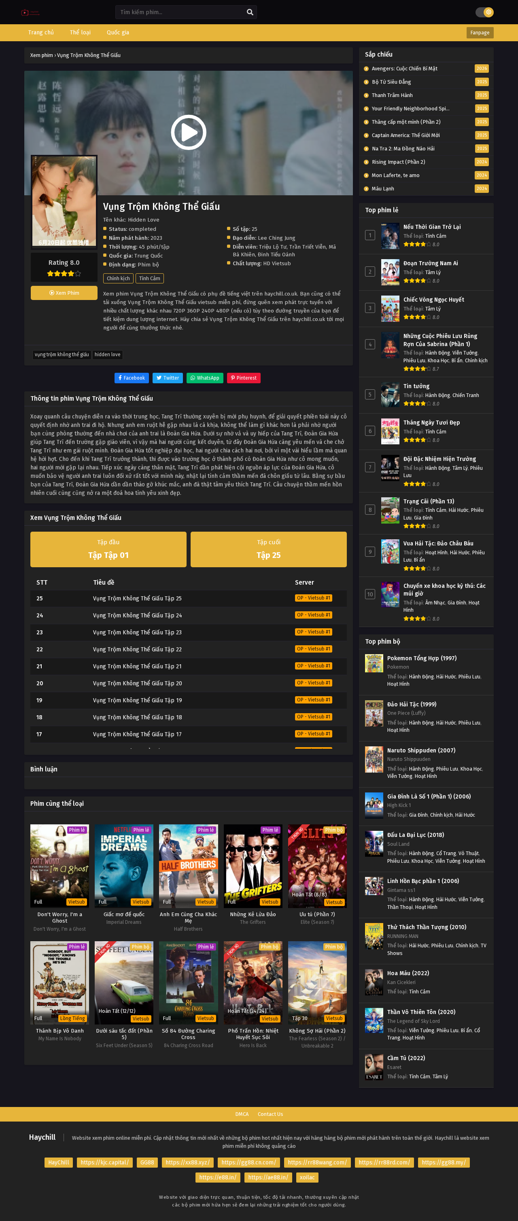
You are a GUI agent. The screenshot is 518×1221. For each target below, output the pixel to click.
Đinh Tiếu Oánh (276, 254)
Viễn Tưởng (465, 353)
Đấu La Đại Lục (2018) (415, 835)
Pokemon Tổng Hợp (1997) (421, 658)
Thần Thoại (400, 907)
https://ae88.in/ (268, 1177)
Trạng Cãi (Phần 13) (428, 501)
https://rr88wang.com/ (317, 1162)
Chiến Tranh (465, 395)
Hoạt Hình (436, 552)
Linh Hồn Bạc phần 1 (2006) (423, 881)
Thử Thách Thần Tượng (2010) (426, 927)
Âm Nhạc (435, 603)
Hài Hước (459, 510)
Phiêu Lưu (414, 360)
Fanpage (480, 33)
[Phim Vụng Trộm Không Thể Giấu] (30, 18)
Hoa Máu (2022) (408, 973)
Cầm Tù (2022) (406, 1058)
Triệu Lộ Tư (273, 246)
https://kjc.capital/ (105, 1162)
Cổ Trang (446, 853)
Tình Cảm (149, 278)
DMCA (241, 1114)
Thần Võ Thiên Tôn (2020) (421, 1012)
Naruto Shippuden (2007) (421, 750)
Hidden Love (108, 354)
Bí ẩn (457, 360)
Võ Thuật (469, 853)
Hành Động (437, 353)
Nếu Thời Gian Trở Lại (432, 227)
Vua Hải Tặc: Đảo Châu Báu (438, 543)
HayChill (58, 1162)
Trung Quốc (148, 255)
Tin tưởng (416, 386)
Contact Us (270, 1114)
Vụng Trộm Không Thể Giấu (62, 354)
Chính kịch (118, 278)
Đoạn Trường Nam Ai (430, 263)
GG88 (147, 1162)
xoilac (307, 1177)
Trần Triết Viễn (307, 246)
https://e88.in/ (218, 1177)
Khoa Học (438, 360)
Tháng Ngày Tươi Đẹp (431, 422)
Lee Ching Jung (276, 237)
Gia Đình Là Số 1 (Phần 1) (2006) (429, 796)
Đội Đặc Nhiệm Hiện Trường (439, 459)
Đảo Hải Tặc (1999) (411, 704)
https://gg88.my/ (444, 1162)
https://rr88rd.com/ (384, 1162)
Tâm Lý (433, 272)
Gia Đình (423, 518)
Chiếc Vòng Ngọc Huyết (433, 299)
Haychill (42, 1137)
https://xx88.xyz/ (188, 1162)
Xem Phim (67, 293)
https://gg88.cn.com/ (248, 1162)
